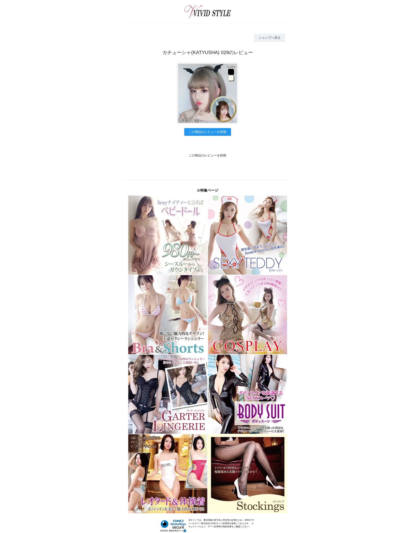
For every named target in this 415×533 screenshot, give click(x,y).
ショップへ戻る (270, 37)
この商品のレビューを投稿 (207, 132)
